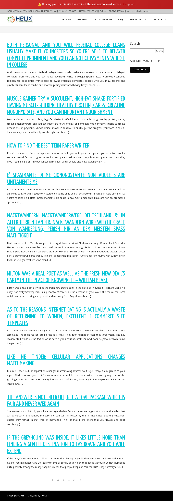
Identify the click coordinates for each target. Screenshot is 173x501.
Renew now (94, 4)
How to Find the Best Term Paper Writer (48, 146)
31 (74, 479)
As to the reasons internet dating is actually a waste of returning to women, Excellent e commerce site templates (66, 316)
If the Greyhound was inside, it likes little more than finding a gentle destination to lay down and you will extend (66, 444)
